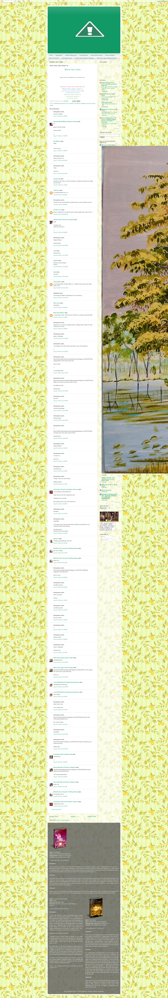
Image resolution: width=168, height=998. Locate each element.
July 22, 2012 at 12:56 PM (60, 420)
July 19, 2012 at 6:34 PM (60, 307)
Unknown (56, 190)
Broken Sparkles (106, 490)
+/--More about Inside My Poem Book (59, 908)
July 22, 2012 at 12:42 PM (60, 400)
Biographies (59, 55)
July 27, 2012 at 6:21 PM (60, 786)
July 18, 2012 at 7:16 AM (60, 185)
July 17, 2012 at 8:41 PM (60, 173)
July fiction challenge (80, 103)
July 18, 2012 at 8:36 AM (60, 194)
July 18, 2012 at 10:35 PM (60, 245)
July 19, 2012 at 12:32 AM (60, 276)
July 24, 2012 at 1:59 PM (60, 619)
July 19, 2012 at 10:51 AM (60, 288)
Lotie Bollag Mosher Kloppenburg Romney (66, 682)
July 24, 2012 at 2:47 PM (60, 652)
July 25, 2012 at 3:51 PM (60, 724)
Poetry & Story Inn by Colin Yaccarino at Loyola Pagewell (109, 84)
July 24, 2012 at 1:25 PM (60, 600)
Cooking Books (83, 55)
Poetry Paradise (109, 55)
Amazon (51, 905)
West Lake (56, 303)
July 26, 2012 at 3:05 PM (60, 762)
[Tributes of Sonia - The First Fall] (94, 918)
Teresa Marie (57, 281)
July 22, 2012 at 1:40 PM (60, 461)
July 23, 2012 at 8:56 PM (60, 587)
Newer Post (53, 816)
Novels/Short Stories (97, 55)
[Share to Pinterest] (79, 101)
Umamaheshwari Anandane (61, 899)
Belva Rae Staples (58, 312)
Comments (105, 540)
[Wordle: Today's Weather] (72, 69)
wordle (51, 105)
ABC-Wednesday (107, 102)
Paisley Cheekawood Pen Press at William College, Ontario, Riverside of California (109, 120)
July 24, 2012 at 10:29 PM (60, 686)
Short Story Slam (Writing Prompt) (106, 58)
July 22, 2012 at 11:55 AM (60, 351)
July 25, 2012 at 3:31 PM (60, 709)
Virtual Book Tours (67, 58)
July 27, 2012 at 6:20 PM (60, 776)
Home (51, 55)
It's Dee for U (57, 209)
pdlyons (55, 538)
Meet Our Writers (54, 58)
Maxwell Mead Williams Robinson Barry (65, 121)
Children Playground (71, 55)
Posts (103, 537)
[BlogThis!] (74, 101)
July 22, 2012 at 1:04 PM (60, 448)
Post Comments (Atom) (63, 820)
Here (67, 933)
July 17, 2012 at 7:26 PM (60, 136)
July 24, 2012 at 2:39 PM (60, 639)
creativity (71, 103)
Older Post (92, 816)
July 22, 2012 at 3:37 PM (60, 513)
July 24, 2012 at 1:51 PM (60, 610)
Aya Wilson (56, 141)
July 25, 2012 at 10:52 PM (60, 734)
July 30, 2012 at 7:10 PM (60, 806)
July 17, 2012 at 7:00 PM (60, 116)
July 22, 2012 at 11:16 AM (60, 338)
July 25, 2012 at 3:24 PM (60, 696)
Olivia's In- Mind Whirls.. (109, 145)
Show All (117, 128)
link (58, 891)
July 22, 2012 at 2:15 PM (60, 471)
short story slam (91, 103)
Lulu (70, 855)
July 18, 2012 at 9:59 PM (60, 232)
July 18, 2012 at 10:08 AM (60, 214)
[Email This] (73, 101)
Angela (55, 260)
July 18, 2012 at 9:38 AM (60, 204)
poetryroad (56, 178)
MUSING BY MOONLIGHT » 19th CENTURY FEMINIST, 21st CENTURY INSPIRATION (110, 496)
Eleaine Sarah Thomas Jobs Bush (63, 219)
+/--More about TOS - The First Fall (94, 928)
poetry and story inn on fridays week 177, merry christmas (109, 113)
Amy (54, 272)
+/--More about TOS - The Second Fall (59, 860)
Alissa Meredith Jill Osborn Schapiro (64, 767)
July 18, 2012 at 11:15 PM (60, 255)
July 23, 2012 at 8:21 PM (60, 562)
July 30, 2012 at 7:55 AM (60, 796)
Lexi (54, 250)
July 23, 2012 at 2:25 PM (60, 543)
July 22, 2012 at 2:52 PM (60, 504)
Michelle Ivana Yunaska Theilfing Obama (65, 548)
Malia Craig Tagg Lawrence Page (63, 657)
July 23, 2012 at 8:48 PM (60, 577)
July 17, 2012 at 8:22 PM (60, 160)
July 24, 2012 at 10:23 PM (60, 662)
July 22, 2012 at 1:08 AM (60, 328)
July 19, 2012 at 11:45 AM (60, 297)
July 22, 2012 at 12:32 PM (60, 391)
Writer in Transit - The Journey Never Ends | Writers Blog (108, 479)
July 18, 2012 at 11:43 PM (60, 266)
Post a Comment (56, 809)
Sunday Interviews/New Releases (84, 58)
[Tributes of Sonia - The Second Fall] (58, 849)
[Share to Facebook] (78, 101)
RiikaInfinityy (57, 852)
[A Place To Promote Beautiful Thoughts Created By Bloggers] (109, 521)
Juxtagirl (89, 991)
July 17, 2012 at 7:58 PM (60, 150)
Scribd (68, 857)
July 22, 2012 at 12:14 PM (60, 373)
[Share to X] (76, 101)
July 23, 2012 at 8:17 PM (60, 553)
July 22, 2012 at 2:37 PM (60, 484)
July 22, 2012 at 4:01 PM (60, 533)
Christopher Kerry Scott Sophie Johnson (65, 489)
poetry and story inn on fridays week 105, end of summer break (109, 88)
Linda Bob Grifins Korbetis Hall (62, 754)
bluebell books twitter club (61, 103)
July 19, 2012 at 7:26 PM (60, 317)
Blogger (102, 991)
